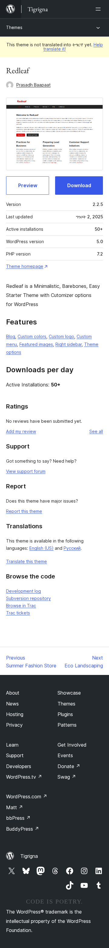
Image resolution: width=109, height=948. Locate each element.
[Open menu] (99, 9)
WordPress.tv (24, 777)
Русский (72, 548)
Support (15, 755)
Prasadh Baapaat (33, 84)
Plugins (65, 714)
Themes (14, 27)
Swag (67, 777)
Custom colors (32, 336)
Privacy (14, 725)
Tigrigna (29, 856)
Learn (12, 745)
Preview (27, 185)
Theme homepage (24, 266)
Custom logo (61, 336)
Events (65, 755)
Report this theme (24, 511)
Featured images (36, 344)
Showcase (69, 693)
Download (79, 185)
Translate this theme (26, 561)
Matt (14, 807)
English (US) (41, 548)
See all (96, 431)
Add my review (21, 431)
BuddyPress (22, 829)
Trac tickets (18, 612)
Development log (23, 591)
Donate (69, 766)
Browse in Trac (21, 605)
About (12, 693)
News (12, 704)
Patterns (67, 725)
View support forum (25, 471)
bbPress (18, 818)
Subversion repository (28, 598)
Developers (18, 766)
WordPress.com (26, 796)
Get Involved (72, 745)
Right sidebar (68, 344)
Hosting (14, 714)
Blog (10, 336)
